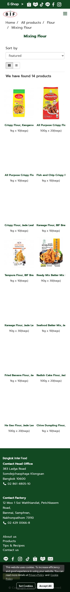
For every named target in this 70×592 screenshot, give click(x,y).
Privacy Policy (36, 574)
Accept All (45, 585)
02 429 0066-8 (19, 523)
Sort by (13, 48)
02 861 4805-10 (19, 484)
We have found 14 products (28, 76)
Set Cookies (26, 585)
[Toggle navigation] (65, 14)
